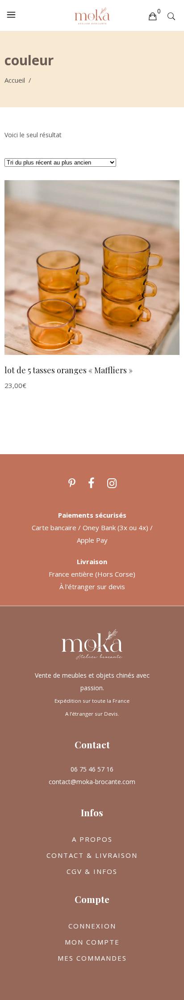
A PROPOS (92, 839)
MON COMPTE (92, 941)
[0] (152, 15)
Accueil (14, 80)
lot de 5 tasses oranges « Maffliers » (68, 370)
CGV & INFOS (92, 871)
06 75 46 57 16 (92, 769)
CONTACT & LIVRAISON (92, 855)
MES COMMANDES (92, 958)
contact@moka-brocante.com (92, 781)
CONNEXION (92, 925)
